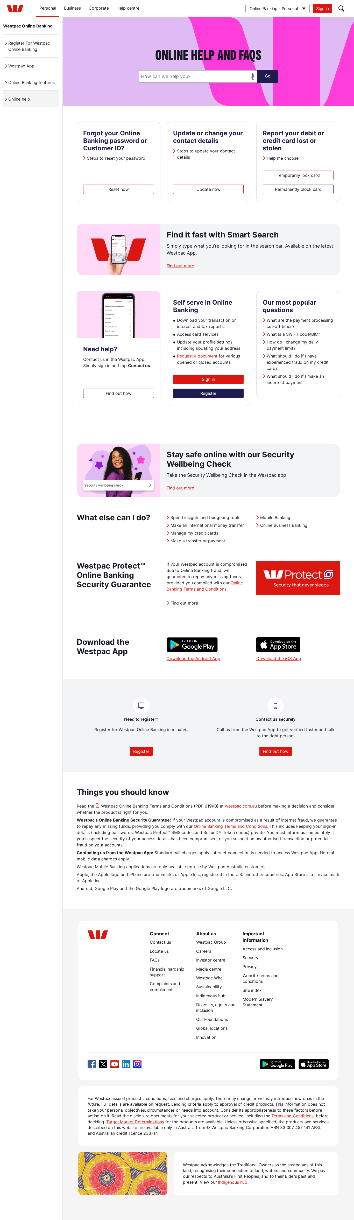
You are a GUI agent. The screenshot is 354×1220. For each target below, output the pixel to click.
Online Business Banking (283, 525)
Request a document (197, 356)
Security (250, 957)
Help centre (128, 8)
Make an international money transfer (207, 525)
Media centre (208, 969)
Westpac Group (211, 942)
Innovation (206, 1037)
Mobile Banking (275, 517)
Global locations (212, 1028)
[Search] (341, 8)
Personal (47, 8)
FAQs (154, 960)
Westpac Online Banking (28, 26)
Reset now (118, 189)
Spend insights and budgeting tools (205, 517)
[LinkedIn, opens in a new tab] (126, 1064)
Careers (203, 951)
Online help (19, 99)
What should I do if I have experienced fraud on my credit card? (298, 362)
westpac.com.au (241, 806)
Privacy (250, 966)
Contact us (160, 942)
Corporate (99, 8)
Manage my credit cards (194, 533)
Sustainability (209, 986)
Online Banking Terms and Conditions (230, 826)
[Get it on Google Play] (192, 650)
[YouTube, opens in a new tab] (114, 1064)
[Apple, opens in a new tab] (313, 1064)
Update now (208, 189)
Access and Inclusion (263, 948)
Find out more (180, 265)
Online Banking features (31, 82)
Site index (252, 990)
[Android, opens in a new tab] (277, 1064)
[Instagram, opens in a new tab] (137, 1064)
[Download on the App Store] (278, 650)
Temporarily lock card (298, 175)
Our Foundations (212, 1019)
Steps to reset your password (116, 158)
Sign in (322, 8)
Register (208, 393)
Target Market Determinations (135, 1121)
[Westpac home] (15, 8)
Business (72, 8)
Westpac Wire (209, 977)
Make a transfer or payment (198, 540)
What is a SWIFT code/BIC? (293, 334)
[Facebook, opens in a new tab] (92, 1064)
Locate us (159, 951)
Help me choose (283, 158)
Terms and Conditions (292, 1115)
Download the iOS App (278, 658)
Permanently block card (298, 189)
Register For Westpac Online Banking (29, 46)
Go (267, 76)
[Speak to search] (252, 76)
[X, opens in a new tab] (103, 1064)
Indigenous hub (210, 995)
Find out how (118, 393)
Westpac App (21, 65)
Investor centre (210, 960)
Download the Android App (193, 658)
